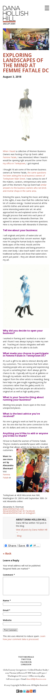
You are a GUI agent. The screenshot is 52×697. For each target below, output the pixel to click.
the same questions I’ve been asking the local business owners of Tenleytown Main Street (24, 175)
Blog (19, 535)
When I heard (9, 151)
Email (6, 610)
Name (7, 600)
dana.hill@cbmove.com (36, 679)
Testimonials (26, 657)
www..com (13, 508)
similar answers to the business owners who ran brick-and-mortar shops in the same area (25, 187)
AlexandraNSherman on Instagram (19, 513)
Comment (9, 574)
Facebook (26, 662)
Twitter (26, 659)
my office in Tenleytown (14, 163)
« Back (7, 553)
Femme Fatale (9, 157)
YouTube (27, 691)
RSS (31, 691)
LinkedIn (26, 664)
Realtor (17, 691)
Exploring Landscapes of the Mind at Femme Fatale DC (26, 63)
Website (7, 620)
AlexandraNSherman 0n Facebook (19, 511)
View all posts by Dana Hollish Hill (31, 531)
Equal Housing (21, 691)
